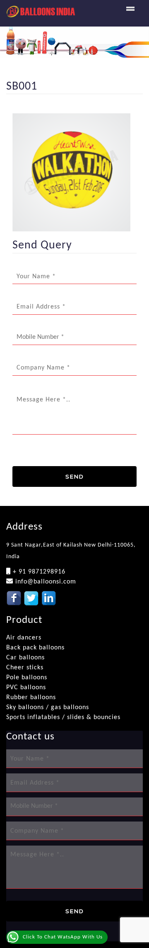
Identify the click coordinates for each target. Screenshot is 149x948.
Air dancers (23, 637)
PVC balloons (26, 687)
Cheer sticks (24, 667)
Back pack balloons (35, 647)
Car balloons (25, 657)
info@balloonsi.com (44, 582)
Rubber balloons (31, 697)
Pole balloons (26, 677)
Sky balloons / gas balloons (47, 707)
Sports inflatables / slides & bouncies (63, 717)
